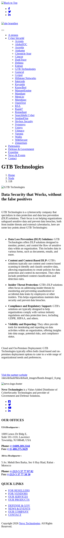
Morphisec (20, 99)
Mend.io (19, 96)
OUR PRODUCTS (19, 499)
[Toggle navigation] (2, 30)
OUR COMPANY (18, 511)
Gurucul (19, 72)
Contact (12, 158)
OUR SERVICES (18, 496)
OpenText (20, 102)
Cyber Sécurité (16, 38)
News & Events (16, 155)
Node (11, 178)
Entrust (19, 65)
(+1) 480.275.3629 (17, 449)
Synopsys (20, 124)
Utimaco (19, 130)
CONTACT (14, 514)
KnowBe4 (20, 87)
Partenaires (14, 146)
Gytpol (19, 75)
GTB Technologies (25, 68)
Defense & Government (21, 149)
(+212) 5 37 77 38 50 (18, 474)
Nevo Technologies (29, 523)
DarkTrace (20, 59)
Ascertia (19, 47)
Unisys (19, 127)
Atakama (20, 50)
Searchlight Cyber (24, 115)
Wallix (18, 136)
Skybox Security (24, 121)
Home (11, 175)
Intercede (20, 81)
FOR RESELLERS (19, 490)
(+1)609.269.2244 (20, 445)
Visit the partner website (14, 374)
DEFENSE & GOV (19, 505)
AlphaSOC (21, 44)
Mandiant (20, 93)
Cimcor (19, 56)
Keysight (20, 84)
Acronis (19, 41)
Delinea (19, 62)
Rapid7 (19, 109)
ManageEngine (23, 90)
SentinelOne (21, 118)
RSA (17, 105)
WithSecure (21, 139)
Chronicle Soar (23, 53)
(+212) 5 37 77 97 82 (21, 471)
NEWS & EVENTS (19, 508)
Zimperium (21, 142)
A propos (13, 35)
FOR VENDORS (18, 493)
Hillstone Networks (25, 78)
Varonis (19, 133)
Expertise (13, 152)
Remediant (21, 112)
